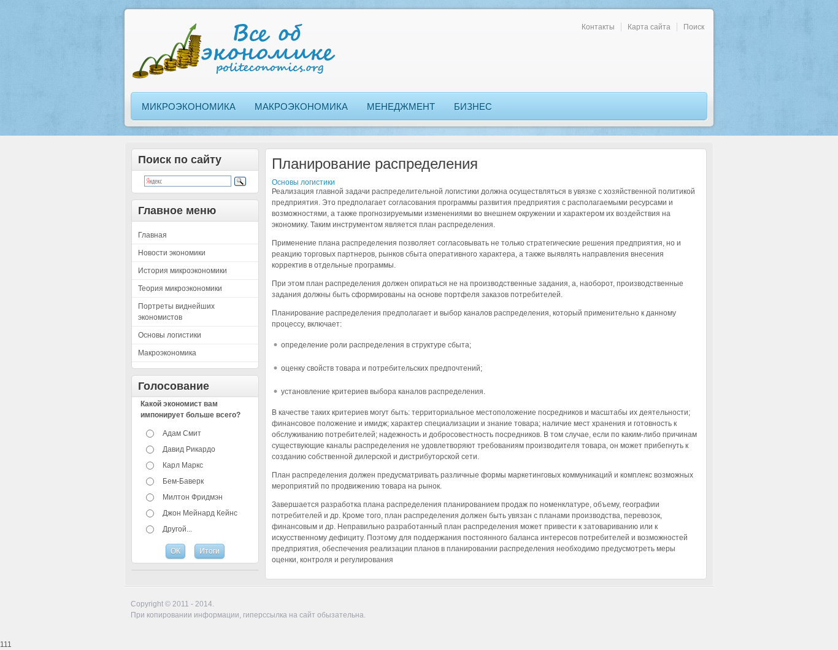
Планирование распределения (375, 163)
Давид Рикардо (189, 449)
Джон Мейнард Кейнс (200, 513)
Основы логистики (303, 182)
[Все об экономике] (238, 50)
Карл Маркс (183, 465)
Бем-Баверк (183, 481)
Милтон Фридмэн (193, 497)
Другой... (177, 529)
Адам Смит (182, 433)
